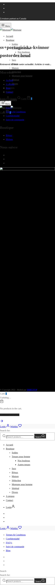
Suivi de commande (15, 119)
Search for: (5, 430)
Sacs (14, 60)
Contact (9, 92)
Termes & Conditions (16, 112)
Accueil (9, 36)
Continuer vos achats (9, 415)
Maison (15, 68)
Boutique (10, 40)
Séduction (16, 72)
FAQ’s (9, 108)
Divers (15, 83)
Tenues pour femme (21, 456)
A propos (10, 84)
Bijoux (9, 135)
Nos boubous (24, 460)
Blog (8, 88)
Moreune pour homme (22, 76)
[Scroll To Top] (2, 422)
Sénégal (15, 80)
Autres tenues (24, 464)
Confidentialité (13, 115)
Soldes (15, 452)
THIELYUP (32, 390)
